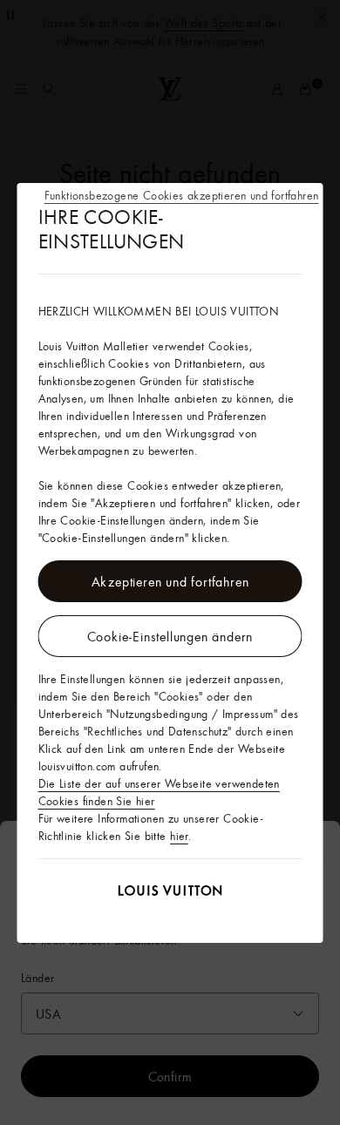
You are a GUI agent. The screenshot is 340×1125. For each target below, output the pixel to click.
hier (179, 836)
